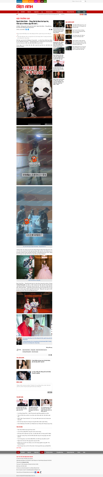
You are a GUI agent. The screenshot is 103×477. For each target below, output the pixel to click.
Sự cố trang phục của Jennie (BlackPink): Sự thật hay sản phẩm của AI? (33, 438)
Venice (45, 1)
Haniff (36, 1)
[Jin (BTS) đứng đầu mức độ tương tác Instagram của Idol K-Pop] (34, 402)
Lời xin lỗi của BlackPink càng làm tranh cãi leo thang (29, 431)
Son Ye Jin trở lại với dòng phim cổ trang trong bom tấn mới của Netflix (79, 31)
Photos (78, 12)
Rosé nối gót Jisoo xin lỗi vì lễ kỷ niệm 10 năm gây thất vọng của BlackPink (34, 445)
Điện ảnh (29, 12)
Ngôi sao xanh (19, 1)
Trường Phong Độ (27, 351)
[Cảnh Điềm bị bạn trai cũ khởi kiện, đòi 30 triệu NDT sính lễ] (23, 364)
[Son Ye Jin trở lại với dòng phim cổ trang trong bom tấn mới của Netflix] (69, 31)
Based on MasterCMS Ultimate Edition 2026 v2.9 (25, 475)
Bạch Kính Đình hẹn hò (41, 349)
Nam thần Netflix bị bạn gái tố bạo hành (26, 429)
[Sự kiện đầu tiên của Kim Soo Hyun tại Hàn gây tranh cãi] (22, 402)
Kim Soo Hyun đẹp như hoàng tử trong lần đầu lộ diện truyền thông (32, 421)
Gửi (49, 392)
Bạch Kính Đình (26, 349)
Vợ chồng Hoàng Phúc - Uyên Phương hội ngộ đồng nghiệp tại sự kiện (33, 413)
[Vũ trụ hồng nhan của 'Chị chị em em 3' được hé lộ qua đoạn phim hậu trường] (58, 23)
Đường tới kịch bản (70, 12)
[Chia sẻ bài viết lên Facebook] (26, 29)
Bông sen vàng (31, 1)
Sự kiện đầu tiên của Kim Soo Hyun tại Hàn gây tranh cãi (41, 14)
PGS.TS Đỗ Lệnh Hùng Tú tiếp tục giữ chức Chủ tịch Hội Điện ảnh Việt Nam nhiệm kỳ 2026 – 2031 (58, 82)
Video (84, 12)
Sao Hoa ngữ (35, 351)
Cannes (42, 1)
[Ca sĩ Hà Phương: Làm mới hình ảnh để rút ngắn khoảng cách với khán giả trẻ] (46, 402)
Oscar (39, 1)
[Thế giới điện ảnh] (24, 6)
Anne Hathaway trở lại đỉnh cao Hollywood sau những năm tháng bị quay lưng (35, 423)
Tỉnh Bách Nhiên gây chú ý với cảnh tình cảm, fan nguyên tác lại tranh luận (79, 26)
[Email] (51, 29)
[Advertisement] (61, 6)
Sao (42, 12)
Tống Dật (33, 349)
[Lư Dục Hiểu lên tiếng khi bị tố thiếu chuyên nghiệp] (23, 375)
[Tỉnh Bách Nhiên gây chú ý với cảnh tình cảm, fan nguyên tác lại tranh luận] (69, 26)
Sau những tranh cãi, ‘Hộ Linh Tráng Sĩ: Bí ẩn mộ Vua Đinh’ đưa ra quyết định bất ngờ (79, 48)
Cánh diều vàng (25, 1)
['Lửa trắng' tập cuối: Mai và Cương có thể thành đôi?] (69, 37)
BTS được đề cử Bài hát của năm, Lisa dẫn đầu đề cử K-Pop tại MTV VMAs (34, 433)
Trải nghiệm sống (59, 12)
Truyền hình (36, 12)
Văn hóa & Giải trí (49, 12)
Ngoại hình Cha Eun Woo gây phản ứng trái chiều (29, 440)
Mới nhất (23, 12)
